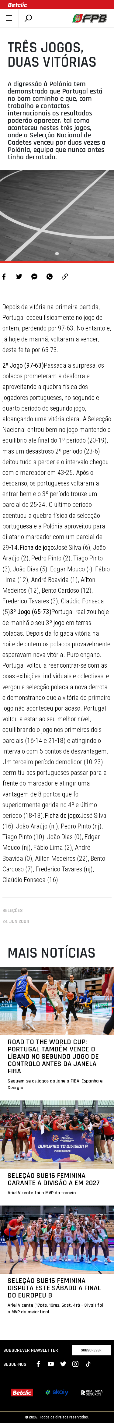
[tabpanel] (57, 215)
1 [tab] (57, 254)
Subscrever (91, 1350)
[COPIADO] (65, 277)
